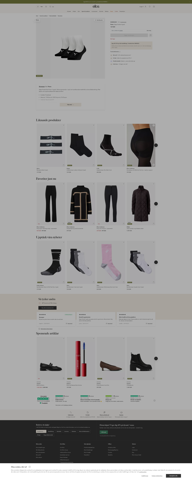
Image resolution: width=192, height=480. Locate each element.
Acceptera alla (173, 475)
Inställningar (145, 475)
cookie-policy (142, 472)
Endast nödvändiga (157, 475)
